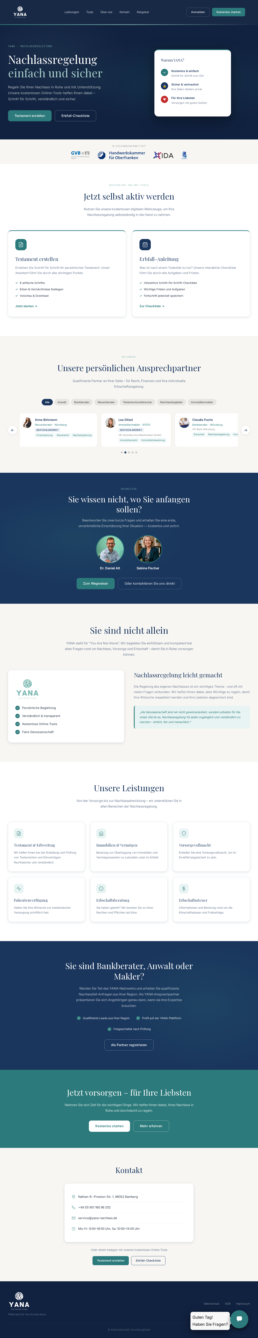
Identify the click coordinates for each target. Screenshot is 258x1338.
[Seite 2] (125, 452)
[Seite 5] (136, 452)
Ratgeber (143, 12)
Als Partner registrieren (129, 1045)
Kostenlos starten (228, 12)
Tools (89, 12)
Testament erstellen (30, 116)
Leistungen (71, 12)
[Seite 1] (122, 452)
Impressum (243, 1303)
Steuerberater (106, 402)
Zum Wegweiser (95, 583)
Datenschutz (211, 1303)
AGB (228, 1303)
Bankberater (81, 402)
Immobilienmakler (202, 402)
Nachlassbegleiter (171, 402)
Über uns (106, 12)
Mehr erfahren (151, 1126)
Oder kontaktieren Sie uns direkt (150, 583)
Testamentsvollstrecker (137, 402)
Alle (47, 402)
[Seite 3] (129, 452)
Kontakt (125, 12)
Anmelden (198, 12)
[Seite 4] (133, 452)
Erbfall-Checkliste (75, 116)
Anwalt (62, 402)
